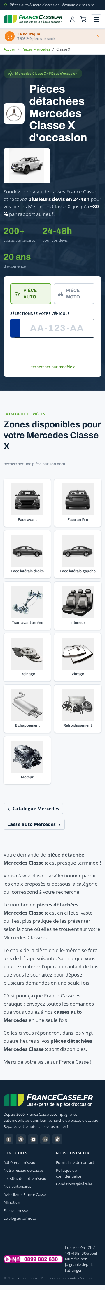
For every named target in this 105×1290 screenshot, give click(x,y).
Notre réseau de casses (23, 1170)
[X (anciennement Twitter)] (21, 1139)
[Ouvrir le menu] (96, 19)
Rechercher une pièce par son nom (34, 463)
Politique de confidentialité (68, 1173)
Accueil (9, 49)
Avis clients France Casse (25, 1194)
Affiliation (12, 1202)
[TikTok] (57, 1139)
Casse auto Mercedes (32, 824)
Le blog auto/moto (20, 1218)
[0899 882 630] (33, 1259)
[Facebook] (8, 1139)
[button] (27, 503)
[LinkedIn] (45, 1139)
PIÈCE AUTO (30, 293)
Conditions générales (74, 1184)
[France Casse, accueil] (33, 19)
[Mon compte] (72, 19)
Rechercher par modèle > (52, 366)
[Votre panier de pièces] (83, 19)
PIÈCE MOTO (73, 293)
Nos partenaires (17, 1186)
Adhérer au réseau (19, 1162)
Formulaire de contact (75, 1162)
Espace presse (16, 1210)
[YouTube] (33, 1139)
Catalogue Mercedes (35, 808)
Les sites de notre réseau (25, 1178)
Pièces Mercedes (36, 49)
